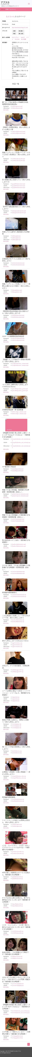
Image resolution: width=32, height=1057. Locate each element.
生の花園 (23, 39)
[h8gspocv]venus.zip (17, 956)
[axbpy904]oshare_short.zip (19, 776)
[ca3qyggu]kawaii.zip (17, 1036)
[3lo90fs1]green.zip (17, 824)
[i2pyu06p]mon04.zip (17, 904)
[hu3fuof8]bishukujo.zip (18, 619)
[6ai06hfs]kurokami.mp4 (18, 315)
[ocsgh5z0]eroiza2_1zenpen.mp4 (20, 363)
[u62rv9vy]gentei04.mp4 (18, 338)
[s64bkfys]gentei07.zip (17, 669)
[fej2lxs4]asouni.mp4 (17, 106)
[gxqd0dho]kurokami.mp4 (18, 184)
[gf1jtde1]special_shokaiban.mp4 (20, 494)
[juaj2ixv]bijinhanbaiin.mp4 (19, 544)
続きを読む (6, 109)
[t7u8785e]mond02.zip (17, 931)
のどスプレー (15, 37)
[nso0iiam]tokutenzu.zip (18, 799)
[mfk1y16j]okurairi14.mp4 (18, 131)
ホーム (3, 9)
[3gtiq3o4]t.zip (15, 697)
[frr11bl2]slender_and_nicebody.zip (21, 1010)
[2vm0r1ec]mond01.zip (18, 851)
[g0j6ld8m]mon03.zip (17, 876)
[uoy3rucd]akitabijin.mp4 (18, 571)
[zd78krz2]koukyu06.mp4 (18, 158)
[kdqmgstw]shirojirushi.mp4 (19, 210)
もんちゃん (9, 99)
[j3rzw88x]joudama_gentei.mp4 (20, 388)
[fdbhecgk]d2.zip (16, 236)
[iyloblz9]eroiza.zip (17, 751)
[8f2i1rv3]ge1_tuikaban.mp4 (19, 411)
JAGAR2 (17, 39)
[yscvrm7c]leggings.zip (18, 983)
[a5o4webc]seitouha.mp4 (18, 263)
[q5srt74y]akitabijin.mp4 (18, 519)
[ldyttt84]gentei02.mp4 (17, 469)
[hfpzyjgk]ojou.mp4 (17, 290)
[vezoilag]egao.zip (16, 724)
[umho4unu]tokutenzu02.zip (19, 594)
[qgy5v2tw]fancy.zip (17, 643)
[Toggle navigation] (29, 3)
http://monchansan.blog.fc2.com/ (20, 27)
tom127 (23, 37)
